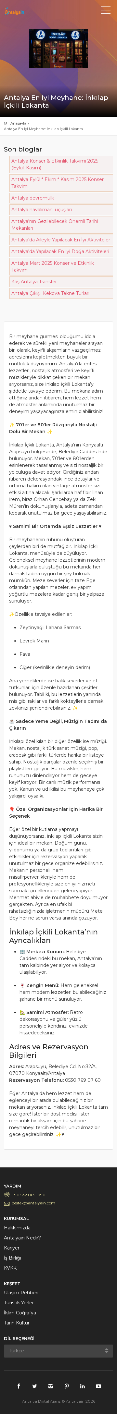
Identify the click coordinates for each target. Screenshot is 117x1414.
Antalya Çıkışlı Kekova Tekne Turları (50, 293)
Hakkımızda (17, 1228)
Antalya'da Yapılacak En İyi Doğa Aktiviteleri (60, 251)
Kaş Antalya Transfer (34, 282)
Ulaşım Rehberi (21, 1293)
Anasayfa (18, 123)
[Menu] (105, 11)
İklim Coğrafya (20, 1313)
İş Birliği (12, 1258)
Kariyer (12, 1248)
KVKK (10, 1268)
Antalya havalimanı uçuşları (41, 210)
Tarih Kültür (17, 1323)
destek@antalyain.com (33, 1203)
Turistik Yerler (19, 1303)
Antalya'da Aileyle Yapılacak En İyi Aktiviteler (60, 240)
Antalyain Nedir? (22, 1238)
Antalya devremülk (32, 198)
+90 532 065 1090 (29, 1194)
